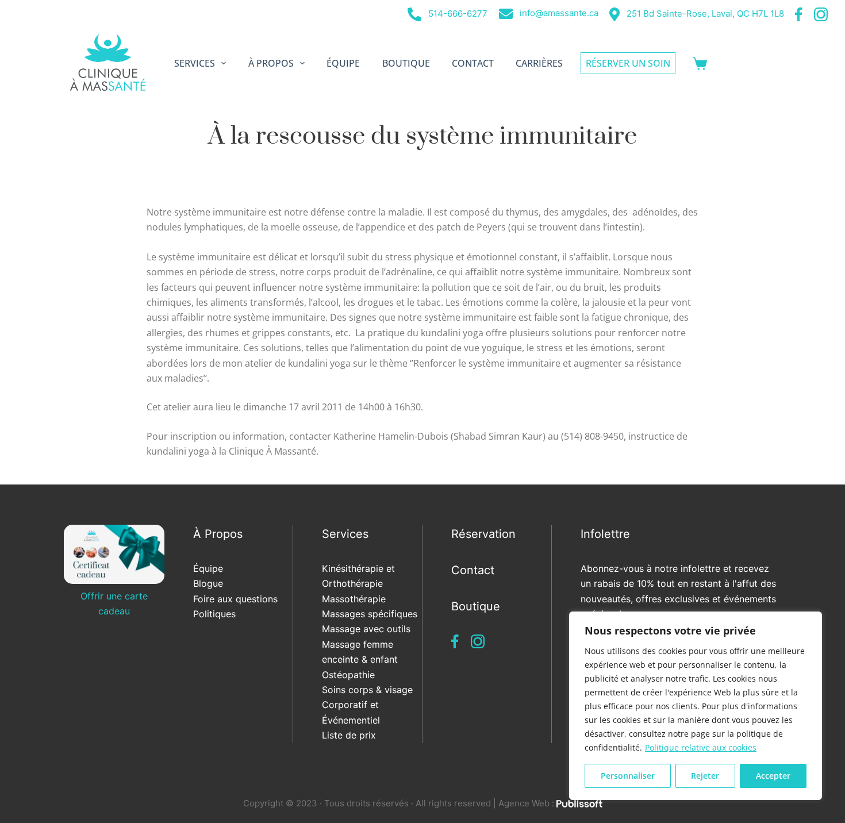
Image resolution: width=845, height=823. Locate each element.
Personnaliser (628, 775)
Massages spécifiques (369, 614)
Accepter (773, 775)
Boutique (406, 63)
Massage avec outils (366, 628)
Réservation (483, 534)
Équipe (343, 63)
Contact (473, 63)
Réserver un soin (628, 63)
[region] (695, 706)
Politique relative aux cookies (700, 747)
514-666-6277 (456, 13)
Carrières (539, 63)
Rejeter (705, 775)
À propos (271, 63)
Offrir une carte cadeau (114, 603)
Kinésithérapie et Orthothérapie (358, 576)
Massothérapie (354, 599)
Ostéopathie (348, 674)
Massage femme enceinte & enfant (360, 652)
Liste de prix (349, 735)
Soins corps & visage (367, 689)
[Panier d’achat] (700, 63)
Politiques (214, 614)
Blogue (208, 583)
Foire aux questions (235, 599)
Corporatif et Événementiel (351, 712)
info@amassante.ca (557, 12)
